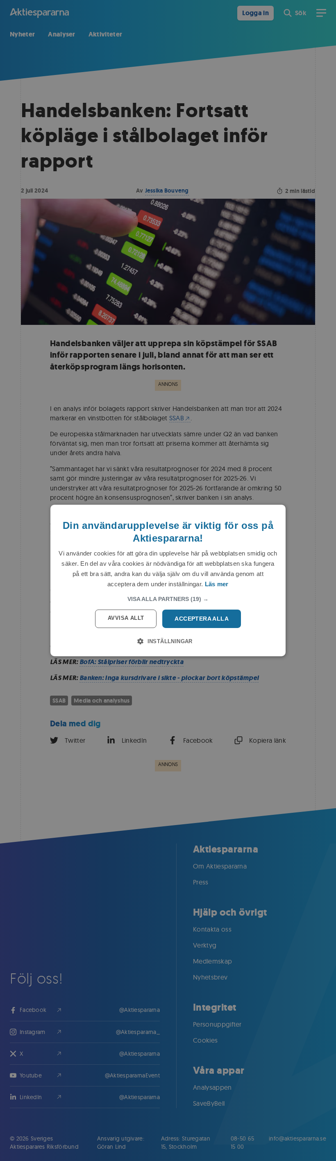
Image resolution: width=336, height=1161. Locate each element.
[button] (168, 599)
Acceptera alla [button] (202, 618)
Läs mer (217, 583)
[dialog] (168, 580)
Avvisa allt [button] (126, 618)
